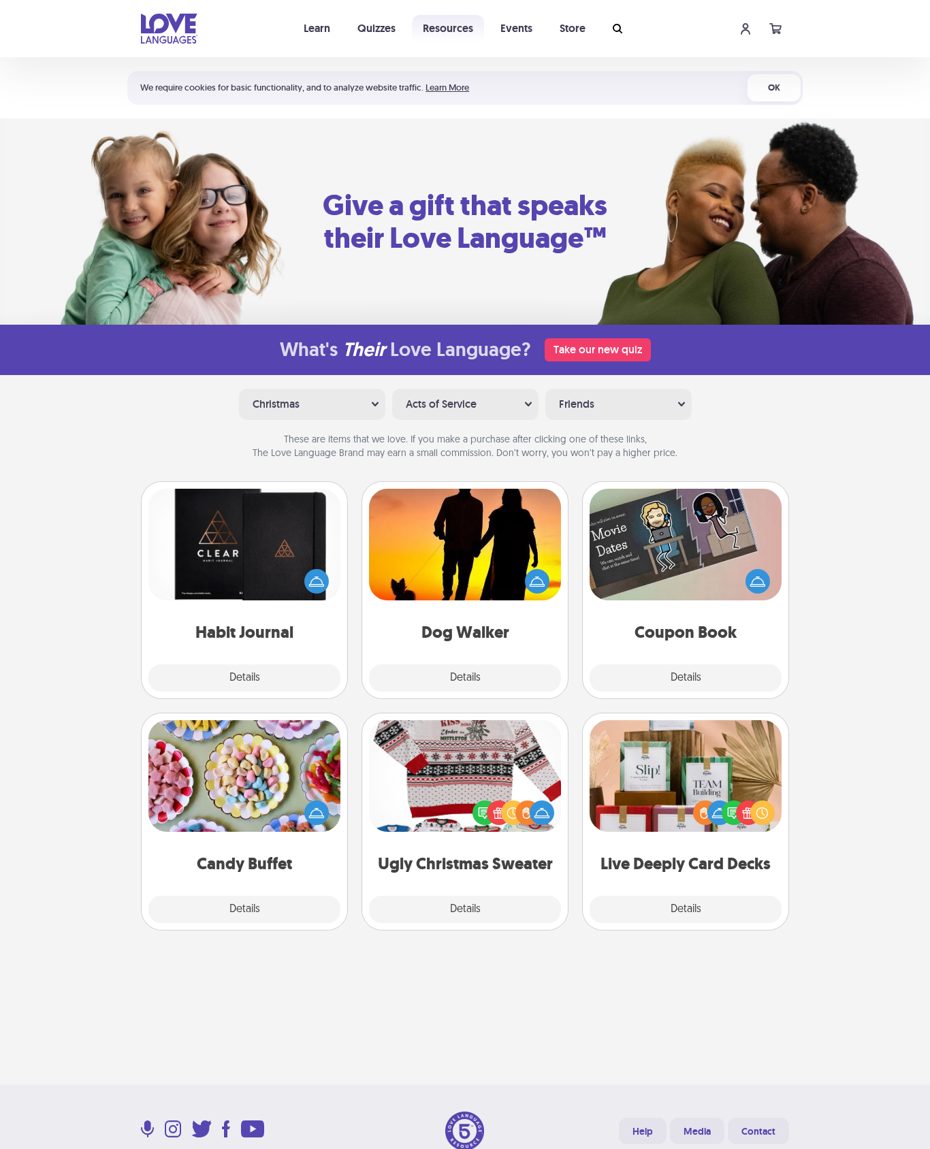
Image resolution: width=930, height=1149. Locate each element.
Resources (448, 28)
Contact (758, 1131)
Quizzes (376, 28)
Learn (317, 28)
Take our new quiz (598, 349)
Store (573, 28)
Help (642, 1131)
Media (697, 1131)
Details (244, 678)
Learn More (447, 87)
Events (516, 28)
